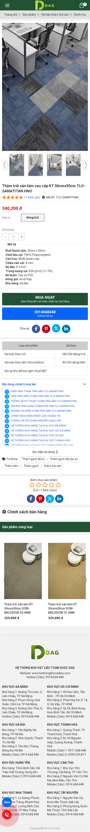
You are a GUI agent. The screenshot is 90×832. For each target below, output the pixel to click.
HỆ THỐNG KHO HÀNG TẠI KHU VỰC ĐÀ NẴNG (38, 425)
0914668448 (45, 313)
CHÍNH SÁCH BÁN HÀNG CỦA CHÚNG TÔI (36, 415)
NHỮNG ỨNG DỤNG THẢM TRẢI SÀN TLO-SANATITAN (43, 406)
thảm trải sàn (53, 466)
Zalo (7, 802)
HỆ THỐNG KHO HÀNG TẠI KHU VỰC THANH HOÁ (40, 440)
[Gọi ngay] (7, 814)
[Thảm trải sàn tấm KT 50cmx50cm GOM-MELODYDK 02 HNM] (23, 569)
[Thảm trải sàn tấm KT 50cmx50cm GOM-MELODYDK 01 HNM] (67, 569)
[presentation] (4, 165)
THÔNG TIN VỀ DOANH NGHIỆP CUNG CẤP (36, 420)
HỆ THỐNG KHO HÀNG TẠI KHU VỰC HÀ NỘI (37, 435)
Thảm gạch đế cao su (64, 459)
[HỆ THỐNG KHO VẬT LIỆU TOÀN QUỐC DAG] (44, 5)
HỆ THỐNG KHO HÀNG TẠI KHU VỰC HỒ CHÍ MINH (41, 430)
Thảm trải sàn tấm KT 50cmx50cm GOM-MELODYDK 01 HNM (62, 608)
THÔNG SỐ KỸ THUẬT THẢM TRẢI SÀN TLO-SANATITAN (44, 401)
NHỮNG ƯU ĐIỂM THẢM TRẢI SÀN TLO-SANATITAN (41, 410)
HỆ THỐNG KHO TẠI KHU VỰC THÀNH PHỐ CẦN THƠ (42, 445)
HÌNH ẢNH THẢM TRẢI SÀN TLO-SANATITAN (37, 391)
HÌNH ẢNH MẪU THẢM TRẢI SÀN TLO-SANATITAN (40, 396)
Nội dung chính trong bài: (19, 384)
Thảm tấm (11, 466)
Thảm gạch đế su (33, 459)
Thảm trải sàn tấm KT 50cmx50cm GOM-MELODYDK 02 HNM (18, 608)
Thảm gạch (31, 466)
